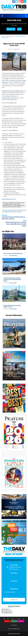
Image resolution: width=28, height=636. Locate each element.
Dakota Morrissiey (13, 255)
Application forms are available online (12, 91)
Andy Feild (7, 210)
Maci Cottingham (12, 282)
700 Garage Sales (6, 613)
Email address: (14, 589)
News (4, 618)
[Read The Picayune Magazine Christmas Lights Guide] (14, 473)
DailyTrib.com (17, 49)
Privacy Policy (14, 625)
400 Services (4, 609)
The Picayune (21, 621)
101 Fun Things (14, 621)
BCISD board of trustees (16, 210)
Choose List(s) (14, 565)
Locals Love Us (7, 621)
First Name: (14, 573)
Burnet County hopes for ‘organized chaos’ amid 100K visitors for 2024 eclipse (16, 223)
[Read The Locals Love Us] (14, 398)
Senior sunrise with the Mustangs (13, 253)
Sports (8, 618)
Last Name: (14, 581)
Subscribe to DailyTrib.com (14, 628)
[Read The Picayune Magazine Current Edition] (14, 333)
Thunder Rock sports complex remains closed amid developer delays (12, 279)
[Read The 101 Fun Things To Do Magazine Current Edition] (14, 365)
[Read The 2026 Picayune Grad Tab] (14, 433)
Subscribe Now (11, 29)
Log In (19, 29)
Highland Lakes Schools (10, 36)
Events (23, 618)
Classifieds (19, 618)
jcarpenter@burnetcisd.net (9, 98)
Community (13, 618)
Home (2, 36)
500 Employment (6, 611)
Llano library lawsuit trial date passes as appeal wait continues (13, 216)
